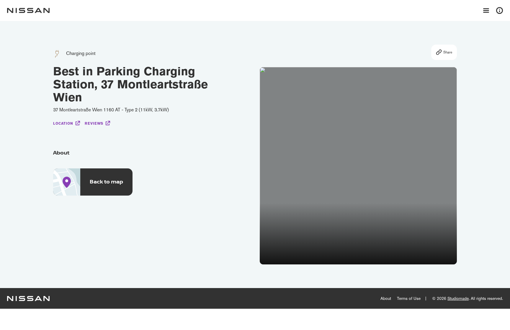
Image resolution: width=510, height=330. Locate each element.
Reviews (94, 123)
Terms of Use (409, 298)
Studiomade (458, 298)
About (385, 298)
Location (63, 123)
